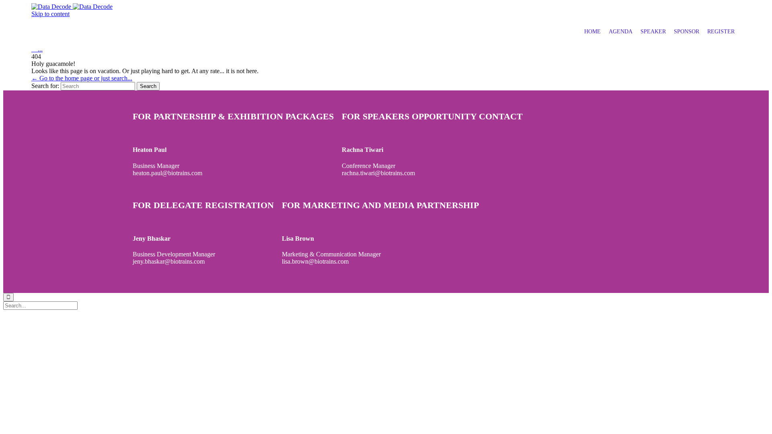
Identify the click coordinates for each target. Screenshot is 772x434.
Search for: (45, 85)
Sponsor (686, 32)
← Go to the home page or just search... (81, 78)
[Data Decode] (72, 6)
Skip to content (50, 13)
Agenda (620, 32)
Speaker (653, 32)
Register (721, 32)
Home (592, 32)
